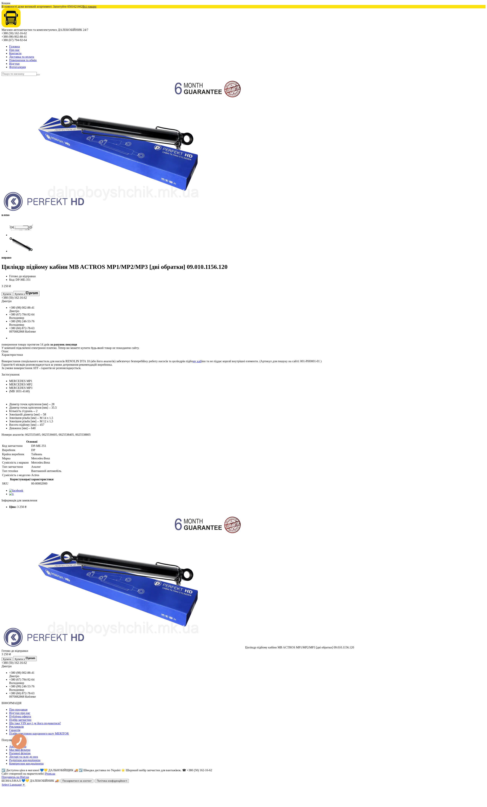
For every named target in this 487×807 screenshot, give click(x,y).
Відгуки (14, 63)
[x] (11, 494)
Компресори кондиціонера (26, 763)
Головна (14, 46)
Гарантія (14, 730)
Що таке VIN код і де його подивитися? (35, 723)
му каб (197, 361)
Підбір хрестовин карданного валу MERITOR (39, 733)
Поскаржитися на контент (77, 780)
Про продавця (18, 709)
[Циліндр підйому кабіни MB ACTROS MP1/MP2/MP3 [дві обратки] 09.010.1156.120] (123, 647)
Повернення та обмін (23, 60)
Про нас (14, 50)
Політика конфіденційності (112, 780)
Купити (7, 294)
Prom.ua (50, 773)
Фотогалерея (17, 67)
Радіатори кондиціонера (24, 760)
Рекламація (16, 726)
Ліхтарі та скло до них (23, 756)
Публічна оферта (20, 716)
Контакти (15, 53)
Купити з (20, 294)
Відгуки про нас (19, 713)
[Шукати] (38, 74)
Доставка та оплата (21, 56)
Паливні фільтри (20, 753)
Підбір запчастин (20, 719)
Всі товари (89, 6)
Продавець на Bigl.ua (15, 777)
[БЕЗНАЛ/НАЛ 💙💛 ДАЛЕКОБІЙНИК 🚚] (11, 26)
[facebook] (16, 490)
